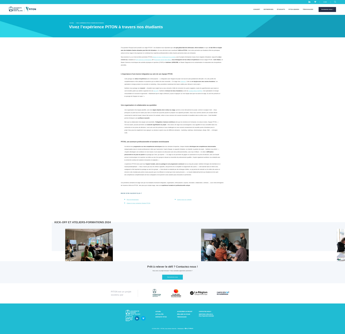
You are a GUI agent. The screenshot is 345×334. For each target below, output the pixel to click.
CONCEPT (256, 9)
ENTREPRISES (268, 9)
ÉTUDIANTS (281, 9)
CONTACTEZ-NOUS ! (205, 311)
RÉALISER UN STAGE (183, 314)
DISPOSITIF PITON (161, 317)
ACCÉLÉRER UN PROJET (184, 311)
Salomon (183, 81)
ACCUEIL (158, 311)
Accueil (72, 23)
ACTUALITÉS (159, 314)
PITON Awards (294, 9)
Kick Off (155, 91)
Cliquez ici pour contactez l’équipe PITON (138, 203)
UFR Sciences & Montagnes (144, 60)
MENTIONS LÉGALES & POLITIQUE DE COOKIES (206, 315)
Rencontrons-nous (172, 277)
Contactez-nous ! (327, 9)
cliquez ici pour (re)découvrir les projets (164, 57)
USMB (325, 2)
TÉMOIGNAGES (308, 9)
